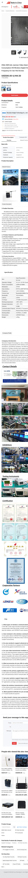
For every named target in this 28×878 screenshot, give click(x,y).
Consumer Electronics (10, 10)
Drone (2, 832)
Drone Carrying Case (22, 849)
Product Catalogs (22, 827)
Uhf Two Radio (6, 864)
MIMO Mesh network (6, 830)
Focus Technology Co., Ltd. (18, 872)
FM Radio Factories (22, 857)
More (2, 867)
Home (2, 10)
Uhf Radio (22, 860)
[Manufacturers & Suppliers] (14, 2)
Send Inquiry (14, 95)
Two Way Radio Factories (8, 857)
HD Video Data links (19, 830)
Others (3, 835)
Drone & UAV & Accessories (21, 10)
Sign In (3, 130)
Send (14, 743)
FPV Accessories (19, 832)
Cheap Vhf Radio (16, 864)
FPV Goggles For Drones (8, 849)
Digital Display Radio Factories (10, 860)
